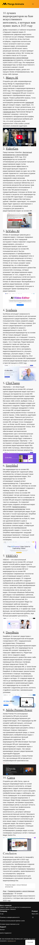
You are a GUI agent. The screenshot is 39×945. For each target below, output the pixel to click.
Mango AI (12, 78)
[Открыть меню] (33, 4)
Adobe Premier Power (19, 710)
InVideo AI (12, 231)
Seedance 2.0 (11, 941)
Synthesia (11, 310)
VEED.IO (12, 556)
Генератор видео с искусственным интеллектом (16, 886)
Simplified (12, 466)
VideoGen (12, 148)
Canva (11, 778)
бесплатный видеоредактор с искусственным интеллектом (17, 154)
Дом (4, 891)
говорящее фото (9, 112)
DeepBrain (12, 632)
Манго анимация (6, 905)
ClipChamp (13, 383)
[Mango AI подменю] (38, 913)
